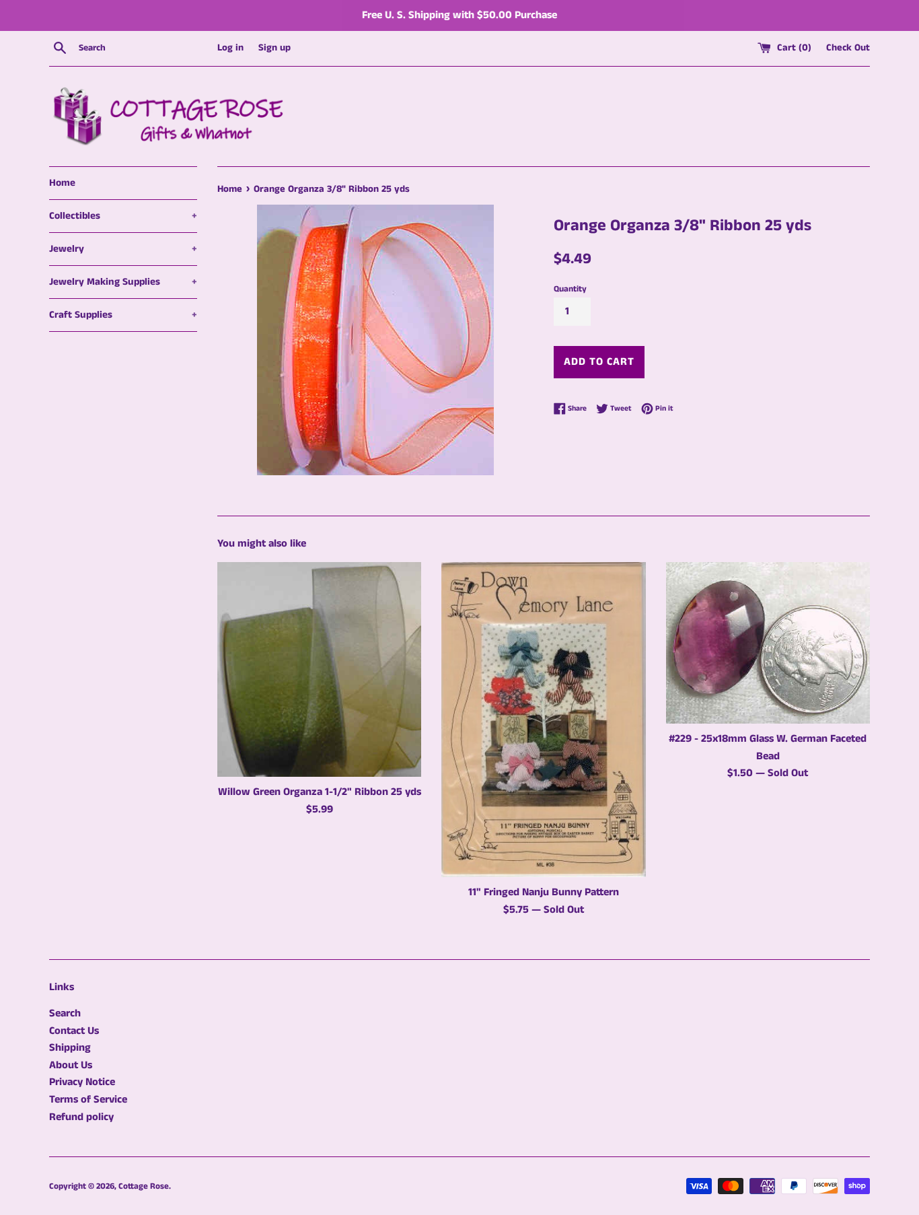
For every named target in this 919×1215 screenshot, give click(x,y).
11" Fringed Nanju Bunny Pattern (543, 892)
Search (65, 1013)
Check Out (848, 48)
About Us (70, 1065)
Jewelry (123, 249)
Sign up (274, 48)
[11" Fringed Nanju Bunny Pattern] (543, 720)
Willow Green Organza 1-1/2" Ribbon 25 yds (319, 792)
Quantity (570, 289)
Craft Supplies (123, 315)
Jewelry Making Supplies (123, 282)
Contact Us (74, 1031)
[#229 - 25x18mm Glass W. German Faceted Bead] (768, 643)
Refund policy (81, 1117)
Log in (230, 48)
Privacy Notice (82, 1082)
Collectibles (123, 216)
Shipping (70, 1047)
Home (62, 183)
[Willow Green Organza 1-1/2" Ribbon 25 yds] (319, 669)
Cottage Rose (143, 1186)
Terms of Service (88, 1099)
